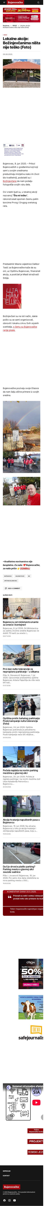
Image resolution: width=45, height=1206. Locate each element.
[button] (4, 2)
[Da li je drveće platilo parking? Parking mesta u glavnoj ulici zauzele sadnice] (21, 853)
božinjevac (8, 576)
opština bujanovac (10, 580)
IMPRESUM (6, 1171)
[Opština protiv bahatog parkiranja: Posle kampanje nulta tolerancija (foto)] (21, 705)
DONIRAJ (25, 568)
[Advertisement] (22, 115)
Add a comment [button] (14, 588)
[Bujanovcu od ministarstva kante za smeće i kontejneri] (21, 608)
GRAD (14, 26)
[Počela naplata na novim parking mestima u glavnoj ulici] (21, 757)
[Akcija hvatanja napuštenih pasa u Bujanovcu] (21, 806)
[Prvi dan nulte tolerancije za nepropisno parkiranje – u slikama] (21, 655)
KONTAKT (6, 1176)
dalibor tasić (20, 576)
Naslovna (6, 26)
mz (29, 576)
